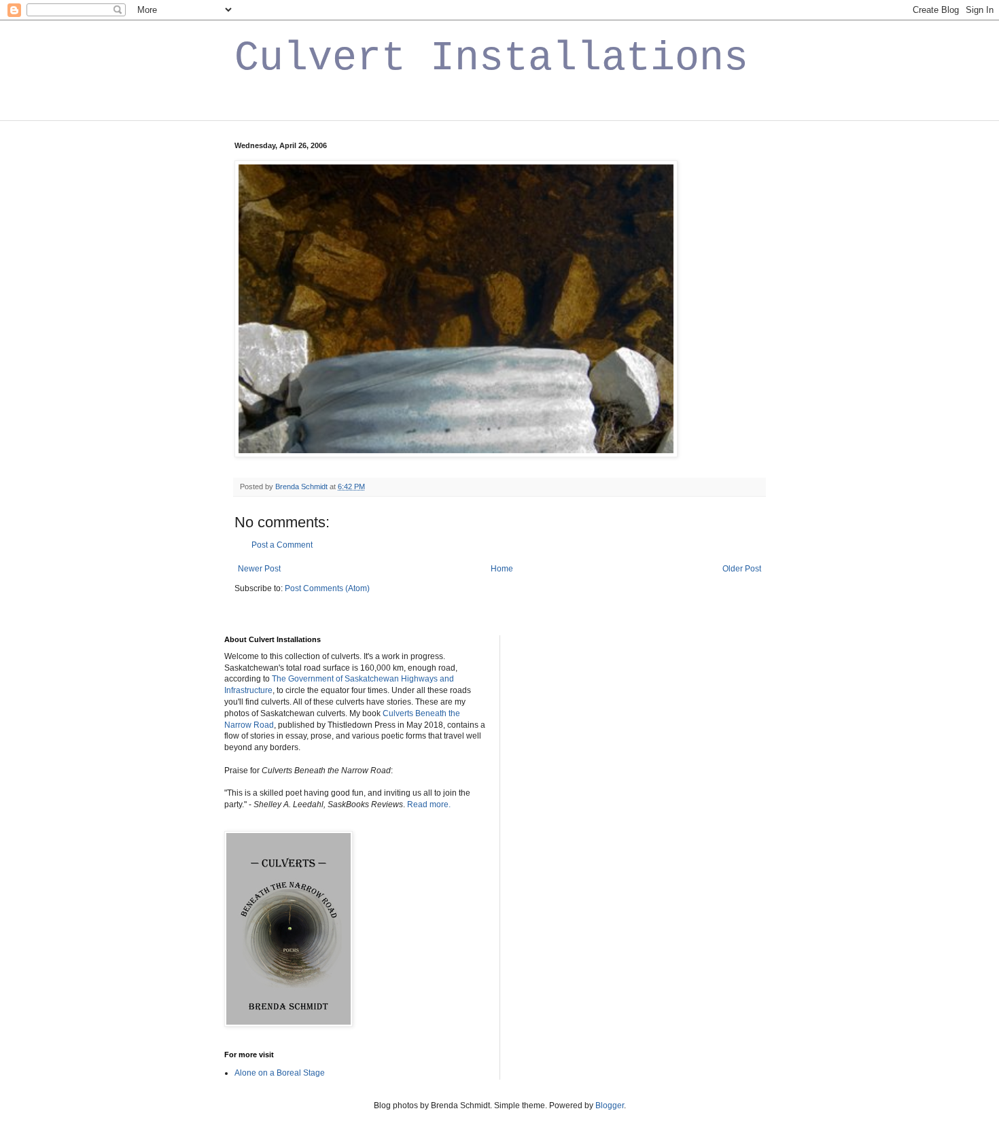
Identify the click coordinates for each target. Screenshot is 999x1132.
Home (502, 568)
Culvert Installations (491, 58)
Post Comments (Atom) (327, 588)
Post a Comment (282, 545)
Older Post (741, 568)
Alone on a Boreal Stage (279, 1073)
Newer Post (259, 568)
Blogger (609, 1105)
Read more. (429, 804)
